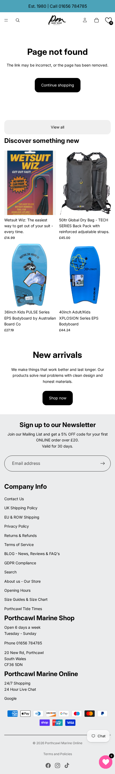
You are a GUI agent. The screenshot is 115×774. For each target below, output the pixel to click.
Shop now (57, 398)
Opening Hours (17, 590)
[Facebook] (48, 765)
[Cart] (96, 20)
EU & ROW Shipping (21, 517)
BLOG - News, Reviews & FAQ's (32, 553)
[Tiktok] (67, 765)
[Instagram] (57, 765)
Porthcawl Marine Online (63, 743)
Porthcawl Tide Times (23, 608)
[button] (108, 20)
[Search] (18, 20)
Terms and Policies (57, 754)
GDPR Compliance (20, 563)
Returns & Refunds (20, 535)
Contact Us (14, 498)
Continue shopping (57, 85)
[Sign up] (102, 463)
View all (57, 127)
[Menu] (6, 20)
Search (10, 572)
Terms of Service (19, 544)
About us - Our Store (22, 581)
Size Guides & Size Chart (26, 599)
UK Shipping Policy (20, 508)
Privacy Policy (16, 526)
